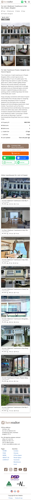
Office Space (18, 455)
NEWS (4, 455)
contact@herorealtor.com (13, 444)
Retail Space (17, 457)
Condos (16, 451)
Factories (16, 460)
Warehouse (17, 462)
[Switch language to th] (15, 491)
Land (15, 464)
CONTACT (6, 460)
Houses (16, 453)
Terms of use (18, 498)
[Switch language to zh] (18, 491)
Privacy (11, 498)
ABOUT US (6, 457)
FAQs (4, 453)
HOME (5, 451)
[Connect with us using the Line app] (22, 2)
